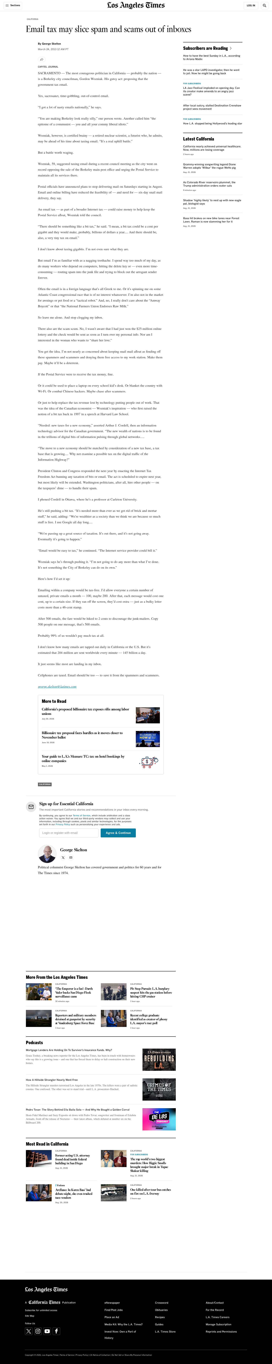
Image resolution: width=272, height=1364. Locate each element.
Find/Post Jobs (114, 1310)
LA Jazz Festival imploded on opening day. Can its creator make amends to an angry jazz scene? (211, 91)
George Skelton (73, 850)
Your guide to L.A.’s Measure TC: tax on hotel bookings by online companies (83, 759)
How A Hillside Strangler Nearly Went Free (52, 1080)
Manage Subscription (218, 1324)
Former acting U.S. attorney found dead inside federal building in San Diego (72, 1159)
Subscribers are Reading (205, 48)
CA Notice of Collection (100, 1355)
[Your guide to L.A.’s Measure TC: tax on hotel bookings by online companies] (148, 762)
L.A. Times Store (165, 1331)
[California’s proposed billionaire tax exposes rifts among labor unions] (148, 715)
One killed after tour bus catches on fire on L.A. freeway (150, 1192)
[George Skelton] (47, 854)
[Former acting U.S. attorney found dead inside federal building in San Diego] (39, 1158)
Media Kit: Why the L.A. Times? (124, 1324)
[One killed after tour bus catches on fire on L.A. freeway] (114, 1192)
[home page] (136, 5)
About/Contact (215, 1303)
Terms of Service (81, 816)
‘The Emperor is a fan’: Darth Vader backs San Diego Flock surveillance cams (74, 993)
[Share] (42, 59)
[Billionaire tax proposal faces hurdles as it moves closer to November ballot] (148, 739)
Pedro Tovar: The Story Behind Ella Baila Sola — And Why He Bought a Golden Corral (78, 1110)
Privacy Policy (63, 825)
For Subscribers (139, 1155)
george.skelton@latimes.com (57, 686)
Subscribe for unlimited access (41, 1310)
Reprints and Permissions (221, 1331)
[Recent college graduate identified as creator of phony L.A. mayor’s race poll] (114, 1018)
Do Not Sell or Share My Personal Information (132, 1355)
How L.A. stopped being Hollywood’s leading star (212, 123)
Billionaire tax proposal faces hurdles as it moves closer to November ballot (82, 735)
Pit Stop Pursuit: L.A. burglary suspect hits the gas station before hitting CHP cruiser (151, 993)
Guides (159, 1324)
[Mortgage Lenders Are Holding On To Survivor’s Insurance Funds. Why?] (159, 1060)
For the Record (215, 1310)
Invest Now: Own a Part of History (120, 1334)
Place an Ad (112, 1317)
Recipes (160, 1317)
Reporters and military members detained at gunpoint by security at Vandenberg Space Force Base (75, 1019)
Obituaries (161, 1310)
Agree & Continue (118, 832)
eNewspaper (112, 1303)
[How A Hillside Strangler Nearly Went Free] (159, 1089)
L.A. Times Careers (217, 1317)
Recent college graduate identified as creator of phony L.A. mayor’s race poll (148, 1019)
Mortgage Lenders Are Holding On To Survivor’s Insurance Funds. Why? (69, 1050)
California (32, 19)
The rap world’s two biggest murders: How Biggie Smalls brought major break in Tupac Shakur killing (149, 1165)
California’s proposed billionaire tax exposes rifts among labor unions (85, 712)
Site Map (29, 1316)
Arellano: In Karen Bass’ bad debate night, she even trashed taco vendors (73, 1194)
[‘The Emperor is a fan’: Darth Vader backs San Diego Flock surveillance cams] (39, 991)
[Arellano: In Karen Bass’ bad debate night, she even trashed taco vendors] (39, 1192)
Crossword (161, 1303)
